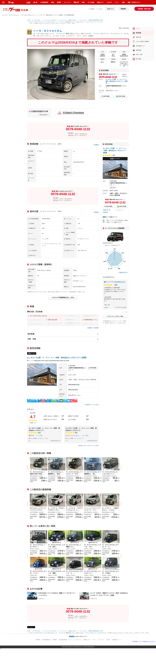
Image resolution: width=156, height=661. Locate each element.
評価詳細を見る (123, 272)
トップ (138, 28)
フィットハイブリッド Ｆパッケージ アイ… (92, 509)
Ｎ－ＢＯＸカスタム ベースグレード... (92, 572)
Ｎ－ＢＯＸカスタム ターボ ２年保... (110, 572)
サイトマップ (101, 639)
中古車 (28, 20)
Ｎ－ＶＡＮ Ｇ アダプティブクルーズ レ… (74, 509)
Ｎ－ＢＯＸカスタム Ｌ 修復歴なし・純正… (56, 473)
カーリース (67, 2)
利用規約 (55, 639)
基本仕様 (138, 37)
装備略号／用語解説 (93, 328)
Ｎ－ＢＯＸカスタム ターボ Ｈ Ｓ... (110, 545)
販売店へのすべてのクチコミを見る (88, 445)
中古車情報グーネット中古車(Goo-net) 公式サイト (144, 641)
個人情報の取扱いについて (65, 639)
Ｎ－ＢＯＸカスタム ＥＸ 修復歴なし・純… (92, 473)
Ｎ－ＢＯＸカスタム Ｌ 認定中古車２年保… (38, 473)
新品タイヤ (100, 2)
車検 (83, 2)
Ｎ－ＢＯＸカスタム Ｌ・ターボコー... (38, 545)
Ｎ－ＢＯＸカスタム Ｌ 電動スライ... (74, 545)
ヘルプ (100, 9)
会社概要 (37, 639)
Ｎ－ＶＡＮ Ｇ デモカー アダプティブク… (56, 509)
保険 (123, 2)
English (92, 9)
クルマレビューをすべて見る (115, 316)
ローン (117, 2)
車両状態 (138, 33)
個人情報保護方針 (46, 639)
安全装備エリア (140, 46)
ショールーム (119, 210)
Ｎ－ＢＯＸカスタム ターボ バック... (38, 572)
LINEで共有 (121, 96)
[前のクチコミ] (123, 312)
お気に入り (110, 9)
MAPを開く (106, 96)
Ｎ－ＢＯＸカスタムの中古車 (49, 20)
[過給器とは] (70, 239)
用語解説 (96, 145)
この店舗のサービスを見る (91, 404)
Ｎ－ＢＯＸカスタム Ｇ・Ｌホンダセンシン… (110, 473)
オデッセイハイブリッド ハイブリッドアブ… (38, 509)
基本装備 (30, 334)
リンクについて (78, 639)
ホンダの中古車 (36, 20)
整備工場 (76, 2)
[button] (28, 467)
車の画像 (138, 59)
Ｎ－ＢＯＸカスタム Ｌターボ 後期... (56, 572)
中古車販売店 (44, 2)
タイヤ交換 (91, 2)
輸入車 (35, 2)
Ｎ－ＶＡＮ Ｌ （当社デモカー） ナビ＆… (110, 509)
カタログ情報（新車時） (143, 41)
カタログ (109, 2)
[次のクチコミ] (126, 312)
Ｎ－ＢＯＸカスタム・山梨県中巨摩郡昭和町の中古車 (90, 20)
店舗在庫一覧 (106, 210)
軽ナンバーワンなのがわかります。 (116, 282)
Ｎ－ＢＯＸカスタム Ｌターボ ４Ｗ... (92, 545)
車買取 (59, 2)
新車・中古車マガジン (134, 2)
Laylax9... (106, 307)
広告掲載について (116, 639)
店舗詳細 (105, 212)
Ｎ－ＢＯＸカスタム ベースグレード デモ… (74, 473)
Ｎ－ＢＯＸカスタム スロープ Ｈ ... (74, 572)
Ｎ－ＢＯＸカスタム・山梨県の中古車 (67, 20)
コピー (114, 187)
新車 (52, 2)
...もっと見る (39, 435)
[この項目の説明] (117, 74)
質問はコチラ (87, 639)
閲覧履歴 (123, 9)
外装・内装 (31, 339)
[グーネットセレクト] (56, 500)
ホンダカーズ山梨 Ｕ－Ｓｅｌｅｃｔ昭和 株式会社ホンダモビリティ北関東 (116, 81)
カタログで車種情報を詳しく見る (63, 297)
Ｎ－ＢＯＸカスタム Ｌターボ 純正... (56, 545)
